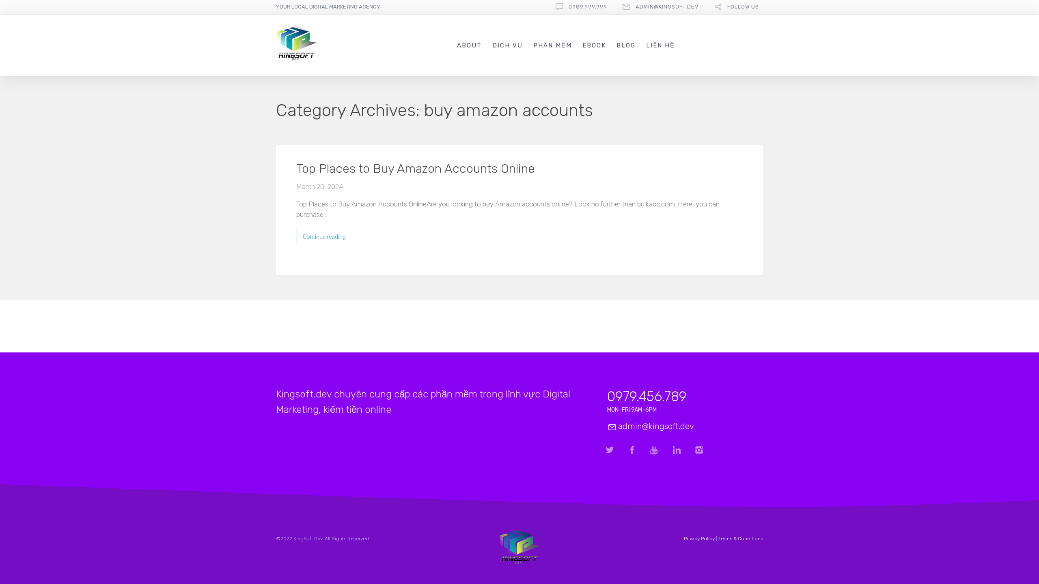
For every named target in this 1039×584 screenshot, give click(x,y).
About (469, 45)
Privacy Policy (699, 538)
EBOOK (594, 45)
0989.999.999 (588, 7)
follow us (743, 7)
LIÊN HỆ (660, 45)
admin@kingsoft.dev (667, 7)
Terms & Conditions (740, 538)
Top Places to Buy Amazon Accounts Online (415, 168)
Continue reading (324, 237)
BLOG (626, 45)
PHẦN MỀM (552, 45)
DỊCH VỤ (507, 45)
